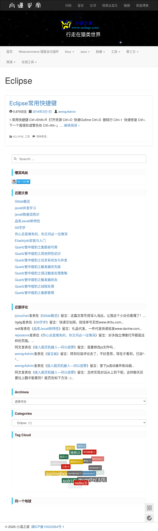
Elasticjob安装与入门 (30, 240)
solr (70, 477)
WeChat (97, 457)
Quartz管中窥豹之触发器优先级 (38, 266)
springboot (61, 471)
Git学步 (20, 227)
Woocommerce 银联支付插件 (39, 51)
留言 (81, 5)
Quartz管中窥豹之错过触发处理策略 (41, 273)
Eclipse (18, 136)
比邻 (93, 5)
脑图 (127, 5)
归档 (68, 5)
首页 (9, 51)
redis (81, 479)
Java (84, 51)
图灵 (63, 454)
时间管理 (89, 449)
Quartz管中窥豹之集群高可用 (36, 247)
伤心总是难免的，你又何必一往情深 (41, 233)
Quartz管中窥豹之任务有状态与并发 (41, 260)
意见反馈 (149, 518)
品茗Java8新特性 (27, 221)
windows (95, 464)
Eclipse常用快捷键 (33, 103)
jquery (65, 480)
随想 (75, 449)
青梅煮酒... (42, 136)
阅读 (9, 62)
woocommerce (86, 469)
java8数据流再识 (27, 214)
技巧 (81, 444)
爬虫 (87, 456)
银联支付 (76, 457)
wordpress (74, 468)
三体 (66, 463)
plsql (98, 471)
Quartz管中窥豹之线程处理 (34, 286)
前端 (99, 51)
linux (68, 51)
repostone (22, 335)
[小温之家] (25, 5)
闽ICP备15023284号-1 (47, 526)
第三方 (131, 51)
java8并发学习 (25, 208)
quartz (92, 477)
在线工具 (28, 62)
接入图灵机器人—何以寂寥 (54, 347)
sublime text (58, 462)
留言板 (52, 353)
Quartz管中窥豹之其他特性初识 (38, 253)
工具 (114, 51)
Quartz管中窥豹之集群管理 (34, 292)
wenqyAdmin (67, 111)
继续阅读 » (72, 125)
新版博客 (142, 5)
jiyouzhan (22, 315)
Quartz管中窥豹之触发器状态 (36, 279)
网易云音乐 (110, 5)
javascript (75, 485)
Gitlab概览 (22, 201)
